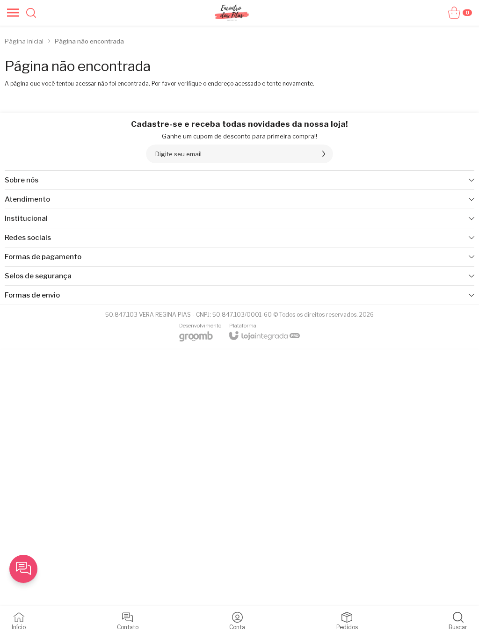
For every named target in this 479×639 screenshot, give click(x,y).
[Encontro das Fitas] (231, 13)
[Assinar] (323, 154)
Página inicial (24, 41)
